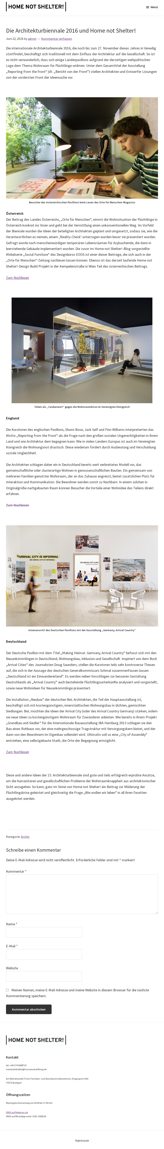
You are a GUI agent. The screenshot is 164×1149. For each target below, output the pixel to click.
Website (12, 968)
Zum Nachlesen (17, 277)
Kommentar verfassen (56, 39)
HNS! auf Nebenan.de (17, 1112)
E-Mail (12, 946)
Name (11, 924)
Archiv (25, 837)
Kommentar (16, 871)
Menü (154, 7)
